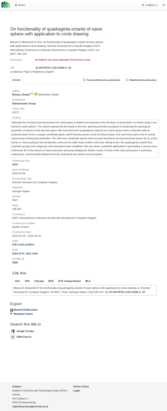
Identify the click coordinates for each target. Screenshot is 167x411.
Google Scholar (25, 331)
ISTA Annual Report (69, 281)
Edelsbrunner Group (24, 103)
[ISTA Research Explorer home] (6, 5)
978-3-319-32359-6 (23, 244)
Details (16, 80)
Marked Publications (26, 309)
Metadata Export (23, 313)
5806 (15, 262)
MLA (88, 281)
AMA (17, 281)
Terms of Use (81, 386)
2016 (15, 164)
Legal (76, 390)
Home (21, 5)
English (150, 5)
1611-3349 (32, 253)
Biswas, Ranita (23, 94)
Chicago (39, 281)
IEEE (51, 281)
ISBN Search (23, 336)
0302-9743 (18, 253)
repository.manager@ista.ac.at (30, 406)
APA (27, 281)
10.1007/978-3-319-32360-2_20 (53, 67)
